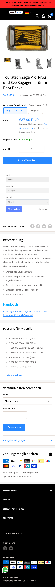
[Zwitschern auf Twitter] (44, 226)
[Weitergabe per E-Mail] (50, 226)
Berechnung (14, 427)
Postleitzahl (9, 408)
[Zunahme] (41, 149)
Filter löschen (43, 209)
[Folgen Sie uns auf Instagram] (5, 548)
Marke (9, 175)
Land (5, 394)
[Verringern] (22, 149)
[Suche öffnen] (37, 16)
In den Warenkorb (27, 160)
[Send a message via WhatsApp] (5, 569)
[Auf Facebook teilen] (32, 226)
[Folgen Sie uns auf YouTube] (11, 548)
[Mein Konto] (43, 16)
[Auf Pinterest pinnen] (38, 226)
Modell (9, 197)
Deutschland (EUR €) (13, 534)
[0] (49, 16)
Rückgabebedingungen (14, 440)
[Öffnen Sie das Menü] (4, 12)
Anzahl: (7, 149)
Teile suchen (14, 209)
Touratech (9, 95)
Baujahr (9, 186)
